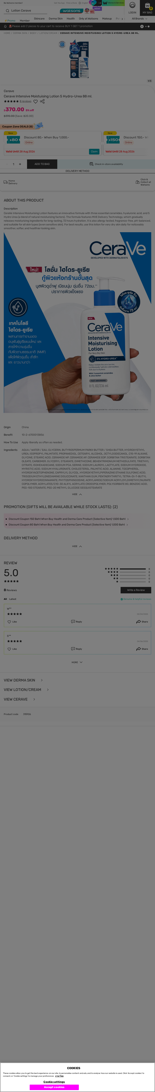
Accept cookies (54, 1087)
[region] (77, 1077)
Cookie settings (54, 1081)
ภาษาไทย (59, 1076)
